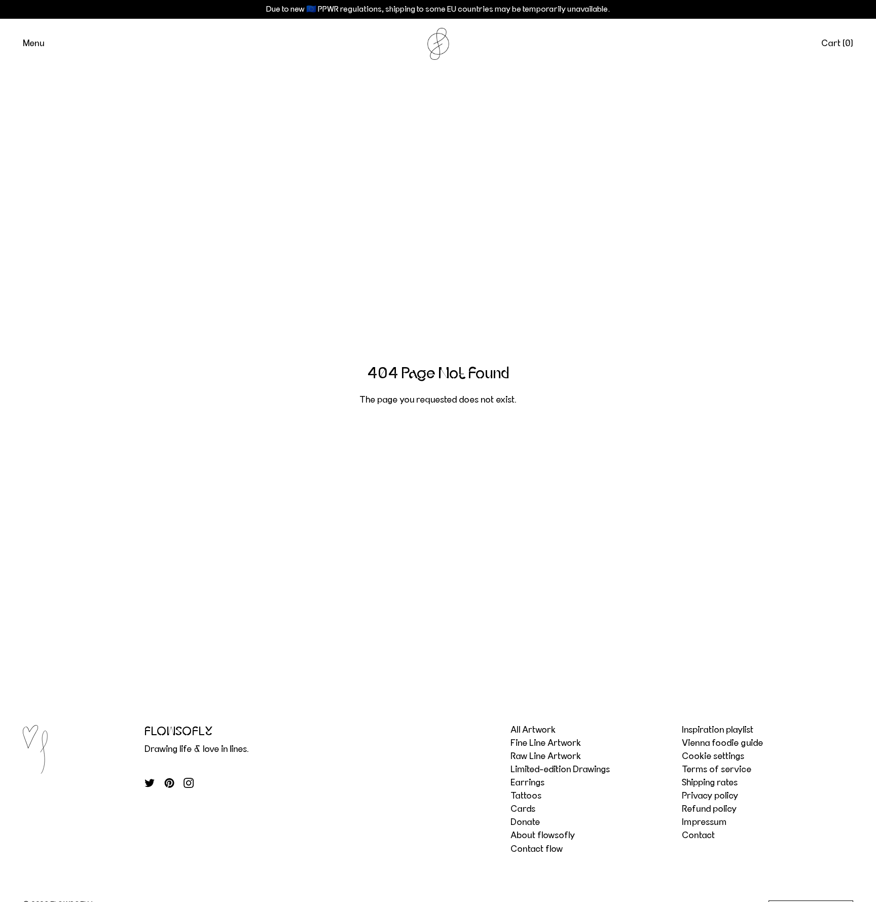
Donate (525, 822)
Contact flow (536, 849)
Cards (522, 809)
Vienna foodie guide (722, 743)
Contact (698, 835)
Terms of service (716, 769)
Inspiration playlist (717, 730)
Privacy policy (710, 796)
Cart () (837, 43)
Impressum (704, 822)
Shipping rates (710, 782)
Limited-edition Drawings (560, 769)
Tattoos (525, 796)
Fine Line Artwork (545, 743)
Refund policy (709, 809)
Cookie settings (713, 756)
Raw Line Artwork (545, 756)
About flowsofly (542, 835)
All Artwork (533, 730)
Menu (33, 43)
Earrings (527, 782)
